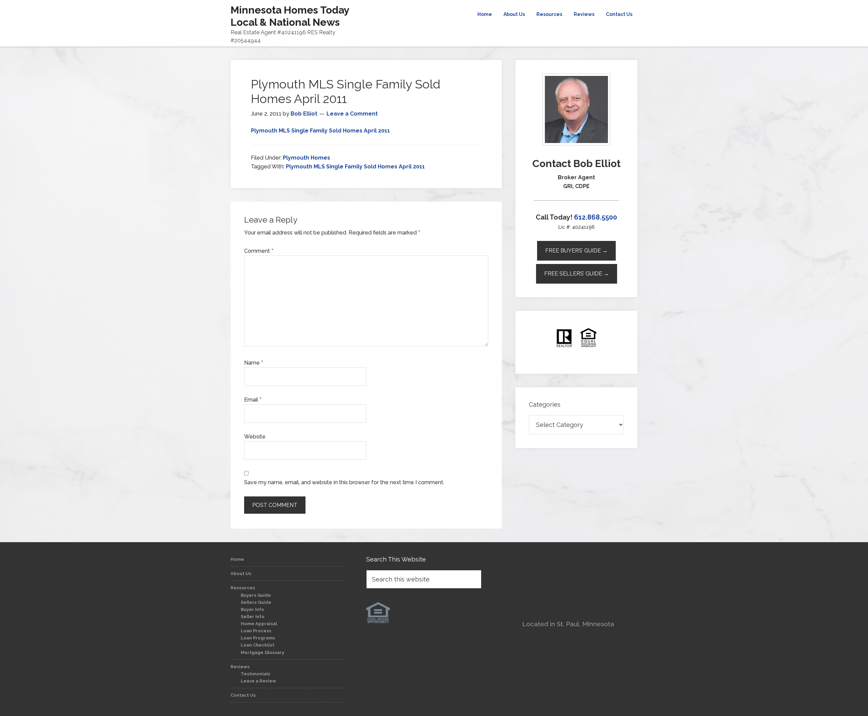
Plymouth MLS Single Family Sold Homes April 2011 (320, 130)
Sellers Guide (256, 602)
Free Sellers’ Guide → (576, 273)
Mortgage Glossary (262, 652)
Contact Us (243, 695)
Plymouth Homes (306, 158)
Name (253, 363)
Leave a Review (258, 680)
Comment (258, 251)
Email (252, 399)
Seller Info (252, 616)
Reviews (240, 666)
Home (237, 559)
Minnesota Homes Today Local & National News (290, 16)
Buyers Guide (256, 595)
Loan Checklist (257, 645)
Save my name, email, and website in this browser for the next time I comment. (344, 482)
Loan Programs (258, 637)
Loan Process (256, 630)
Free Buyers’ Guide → (576, 250)
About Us (241, 573)
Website (254, 436)
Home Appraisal (259, 623)
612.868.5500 (595, 217)
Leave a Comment (352, 113)
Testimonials (255, 673)
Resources (243, 587)
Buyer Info (252, 609)
